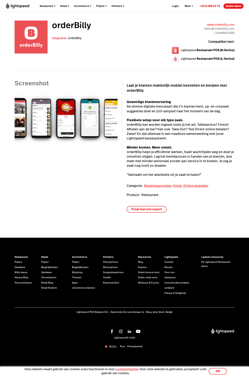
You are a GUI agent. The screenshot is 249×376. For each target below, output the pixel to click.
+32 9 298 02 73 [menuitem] (210, 6)
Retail (44, 257)
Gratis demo (233, 6)
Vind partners (110, 262)
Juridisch (169, 288)
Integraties (59, 38)
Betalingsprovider (157, 185)
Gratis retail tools (147, 277)
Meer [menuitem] (188, 6)
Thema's (77, 277)
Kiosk (177, 185)
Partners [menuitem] (117, 6)
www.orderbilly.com (220, 25)
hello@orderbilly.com (219, 29)
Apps (75, 282)
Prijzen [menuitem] (100, 6)
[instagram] (120, 330)
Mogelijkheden (49, 267)
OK (218, 371)
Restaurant (21, 257)
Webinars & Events (148, 282)
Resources (144, 257)
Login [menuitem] (175, 6)
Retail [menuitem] (63, 6)
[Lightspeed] (17, 6)
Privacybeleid (134, 346)
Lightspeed (171, 257)
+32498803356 (224, 33)
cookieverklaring (126, 369)
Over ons (169, 272)
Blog (140, 262)
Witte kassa (21, 272)
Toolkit (107, 277)
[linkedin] (128, 330)
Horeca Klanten (23, 282)
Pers (122, 346)
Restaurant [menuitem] (46, 6)
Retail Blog (47, 282)
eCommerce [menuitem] (81, 6)
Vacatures (170, 277)
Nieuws (168, 267)
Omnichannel (48, 277)
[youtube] (137, 330)
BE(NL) (113, 346)
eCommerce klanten (83, 288)
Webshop (77, 272)
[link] (210, 6)
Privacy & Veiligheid (175, 293)
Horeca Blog (21, 277)
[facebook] (111, 330)
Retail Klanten (49, 288)
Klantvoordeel (111, 282)
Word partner (110, 267)
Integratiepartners (113, 272)
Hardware (20, 267)
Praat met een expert (146, 209)
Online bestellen (195, 185)
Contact (168, 262)
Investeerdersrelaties (176, 282)
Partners (108, 257)
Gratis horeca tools (148, 272)
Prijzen (18, 262)
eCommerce (79, 257)
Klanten (142, 267)
